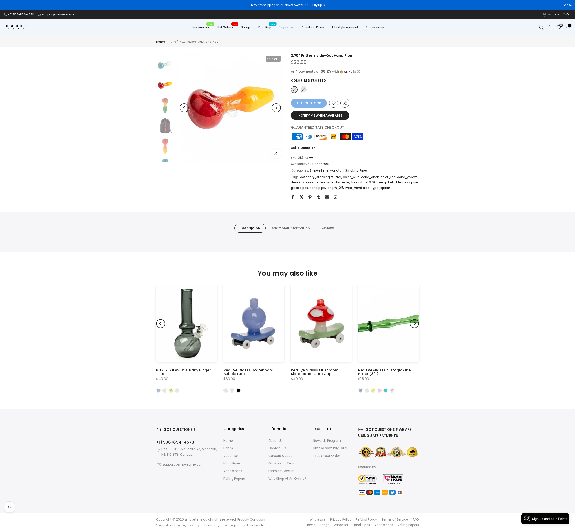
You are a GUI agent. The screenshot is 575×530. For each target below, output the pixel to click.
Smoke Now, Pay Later (330, 448)
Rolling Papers (234, 479)
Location (553, 14)
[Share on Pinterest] (310, 197)
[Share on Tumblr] (318, 197)
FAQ (416, 519)
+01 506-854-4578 (21, 14)
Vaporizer (286, 27)
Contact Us (277, 448)
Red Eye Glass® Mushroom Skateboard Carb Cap (314, 372)
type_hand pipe (357, 188)
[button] (355, 71)
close (9, 5)
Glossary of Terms (282, 463)
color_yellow (407, 177)
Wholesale (318, 519)
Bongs (245, 27)
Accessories (375, 27)
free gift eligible (388, 182)
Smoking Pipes (313, 27)
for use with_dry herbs (331, 182)
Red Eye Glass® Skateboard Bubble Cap (248, 372)
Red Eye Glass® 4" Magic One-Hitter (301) (385, 372)
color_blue (351, 177)
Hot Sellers (227, 26)
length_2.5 (335, 188)
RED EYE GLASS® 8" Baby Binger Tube (183, 372)
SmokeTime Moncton (327, 170)
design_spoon (302, 182)
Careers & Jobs (280, 456)
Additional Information (291, 228)
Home (160, 41)
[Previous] (184, 107)
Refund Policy (366, 519)
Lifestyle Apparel (345, 27)
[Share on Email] (327, 197)
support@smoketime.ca (58, 14)
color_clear (370, 177)
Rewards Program (327, 441)
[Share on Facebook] (293, 197)
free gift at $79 (363, 182)
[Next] (276, 107)
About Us (275, 441)
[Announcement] (287, 5)
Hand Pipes (232, 463)
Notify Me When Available (320, 115)
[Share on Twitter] (301, 197)
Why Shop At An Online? (287, 479)
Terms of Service (394, 519)
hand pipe (317, 188)
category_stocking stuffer (320, 177)
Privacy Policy (340, 519)
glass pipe (410, 182)
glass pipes (299, 188)
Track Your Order (326, 456)
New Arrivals (201, 26)
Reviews (328, 228)
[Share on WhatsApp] (336, 197)
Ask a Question (303, 148)
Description (250, 228)
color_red (388, 177)
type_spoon (380, 188)
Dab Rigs (266, 26)
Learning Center (281, 471)
